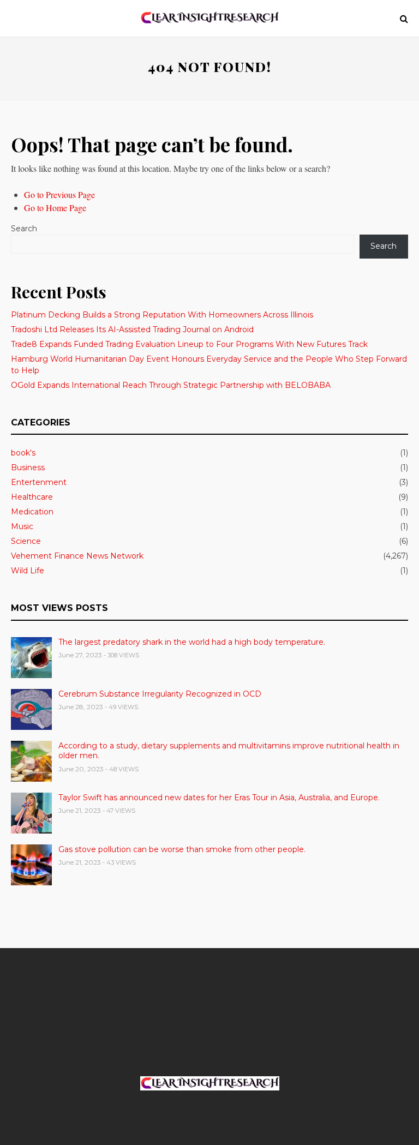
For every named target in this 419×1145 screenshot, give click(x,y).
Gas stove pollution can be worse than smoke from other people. (182, 849)
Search (24, 228)
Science (26, 541)
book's (23, 453)
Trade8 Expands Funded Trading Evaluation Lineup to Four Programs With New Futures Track (189, 344)
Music (22, 526)
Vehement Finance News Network (77, 556)
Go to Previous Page (59, 194)
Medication (32, 512)
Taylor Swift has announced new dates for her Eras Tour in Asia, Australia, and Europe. (219, 797)
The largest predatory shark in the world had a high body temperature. (191, 642)
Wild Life (27, 571)
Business (28, 467)
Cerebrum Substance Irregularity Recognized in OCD (159, 694)
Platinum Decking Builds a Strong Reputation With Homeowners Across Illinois (162, 315)
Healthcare (32, 497)
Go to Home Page (55, 207)
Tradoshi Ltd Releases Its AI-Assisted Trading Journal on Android (132, 329)
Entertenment (39, 482)
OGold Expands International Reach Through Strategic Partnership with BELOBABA (171, 385)
